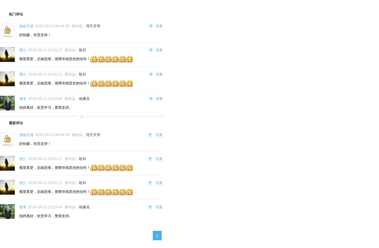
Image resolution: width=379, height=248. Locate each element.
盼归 (82, 50)
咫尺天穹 (93, 26)
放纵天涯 (26, 26)
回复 (159, 26)
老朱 (22, 99)
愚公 (22, 50)
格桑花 (84, 99)
